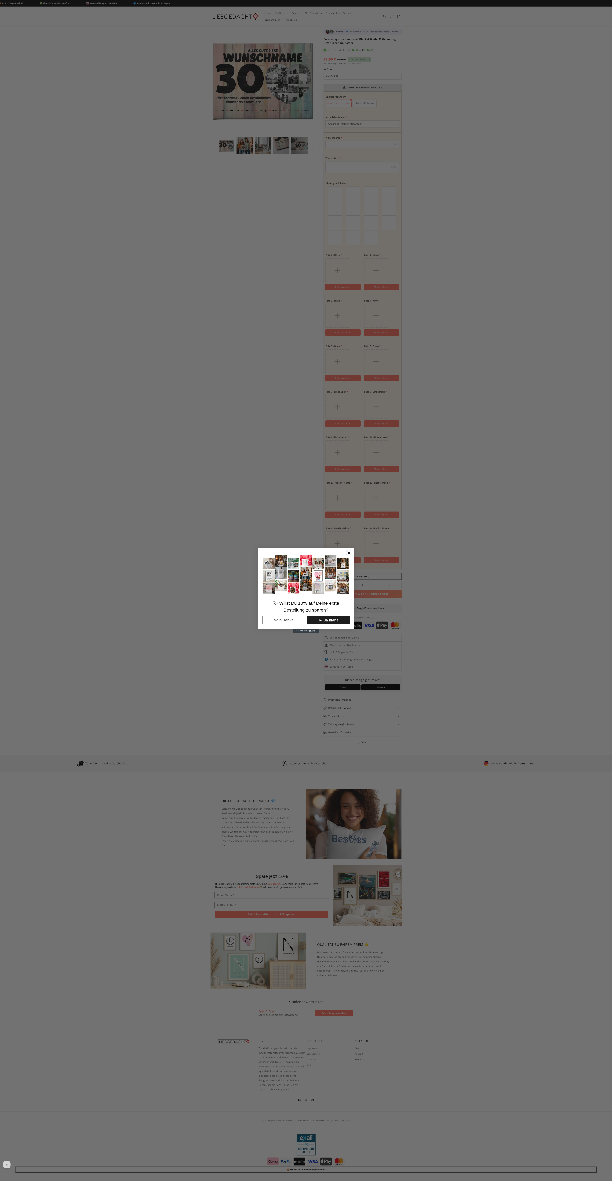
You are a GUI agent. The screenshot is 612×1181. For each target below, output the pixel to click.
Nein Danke (284, 620)
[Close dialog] (349, 553)
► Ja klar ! (328, 620)
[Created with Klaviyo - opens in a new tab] (306, 631)
